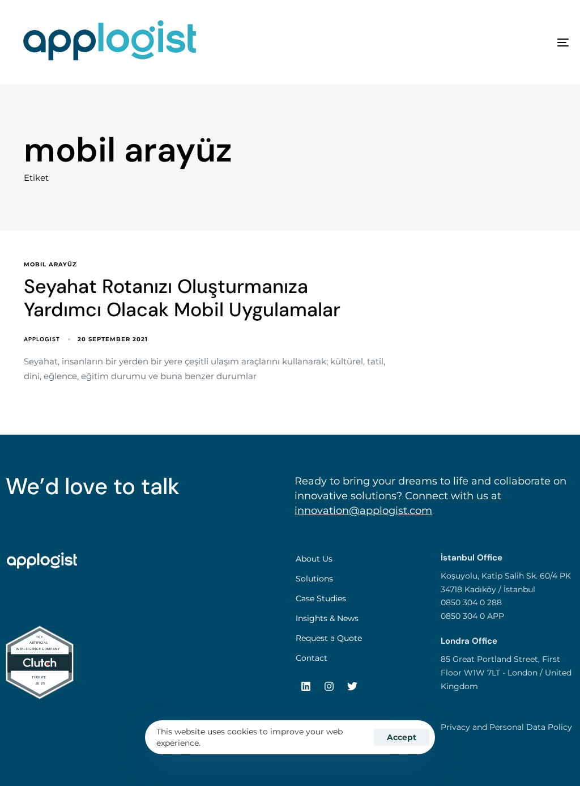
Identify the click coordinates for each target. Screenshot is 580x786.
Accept (401, 737)
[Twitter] (352, 686)
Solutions (314, 578)
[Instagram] (329, 686)
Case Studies (321, 598)
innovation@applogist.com (363, 510)
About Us (314, 559)
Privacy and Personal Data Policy (506, 727)
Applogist (42, 339)
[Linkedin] (306, 686)
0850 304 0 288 (471, 602)
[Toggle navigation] (476, 42)
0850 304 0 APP (472, 616)
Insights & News (327, 618)
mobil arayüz (50, 264)
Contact (311, 658)
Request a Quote (329, 638)
